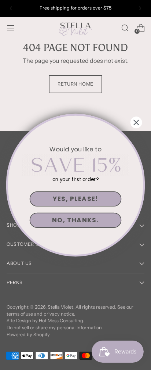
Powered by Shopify (28, 334)
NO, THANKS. (75, 220)
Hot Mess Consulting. (61, 320)
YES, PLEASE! (75, 198)
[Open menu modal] (10, 27)
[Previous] (11, 8)
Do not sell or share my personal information (54, 327)
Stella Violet (60, 307)
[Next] (140, 8)
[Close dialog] (136, 122)
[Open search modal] (124, 27)
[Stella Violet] (75, 28)
